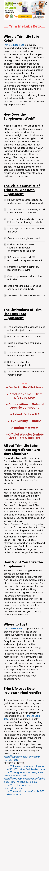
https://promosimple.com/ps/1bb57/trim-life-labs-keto (24, 793)
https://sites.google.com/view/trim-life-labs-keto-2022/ (23, 774)
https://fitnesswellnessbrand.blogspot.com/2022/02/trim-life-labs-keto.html (24, 768)
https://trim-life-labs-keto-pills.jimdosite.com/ (19, 787)
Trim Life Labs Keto (14, 44)
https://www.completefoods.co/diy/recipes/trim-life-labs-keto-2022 (24, 780)
